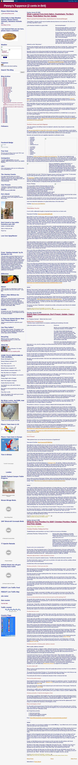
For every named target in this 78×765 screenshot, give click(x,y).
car (35, 309)
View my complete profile (14, 351)
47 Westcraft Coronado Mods (8, 538)
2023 (4, 82)
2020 (4, 86)
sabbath (58, 309)
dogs (41, 309)
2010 (4, 119)
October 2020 (7, 89)
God (43, 309)
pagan (44, 755)
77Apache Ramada (8, 560)
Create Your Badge (4, 147)
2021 (4, 84)
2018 (4, 109)
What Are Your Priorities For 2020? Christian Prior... (13, 106)
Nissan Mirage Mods (8, 517)
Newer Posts (30, 758)
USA (56, 755)
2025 (4, 79)
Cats (36, 516)
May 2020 (6, 96)
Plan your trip (4, 50)
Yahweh (64, 309)
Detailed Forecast (5, 52)
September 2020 (7, 91)
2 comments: (47, 754)
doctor (38, 309)
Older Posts (74, 758)
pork (47, 755)
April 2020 (6, 97)
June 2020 (6, 95)
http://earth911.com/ (5, 340)
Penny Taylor (3, 144)
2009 (4, 121)
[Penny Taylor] (1, 146)
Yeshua (68, 309)
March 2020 (6, 98)
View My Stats (4, 603)
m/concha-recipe (58, 299)
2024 (4, 80)
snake (61, 309)
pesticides (54, 309)
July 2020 (6, 93)
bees (31, 309)
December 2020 (7, 87)
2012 (4, 117)
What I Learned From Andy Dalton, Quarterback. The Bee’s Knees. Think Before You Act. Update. (50, 15)
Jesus (50, 309)
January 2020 (7, 101)
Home (52, 758)
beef (31, 516)
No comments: (48, 308)
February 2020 (7, 100)
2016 (4, 112)
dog (38, 516)
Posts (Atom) (37, 761)
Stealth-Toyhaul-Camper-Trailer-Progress (8, 496)
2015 (4, 113)
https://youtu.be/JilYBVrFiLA (38, 203)
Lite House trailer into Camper (8, 583)
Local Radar (4, 51)
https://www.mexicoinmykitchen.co (45, 299)
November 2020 (7, 88)
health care (46, 309)
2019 (4, 108)
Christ (36, 755)
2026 (4, 78)
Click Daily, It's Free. (6, 25)
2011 (4, 118)
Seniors (53, 755)
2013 (4, 115)
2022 (4, 83)
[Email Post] (52, 308)
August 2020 (6, 92)
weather (59, 755)
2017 (4, 110)
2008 (4, 122)
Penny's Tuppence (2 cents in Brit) (25, 5)
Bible (33, 309)
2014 (4, 114)
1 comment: (47, 515)
